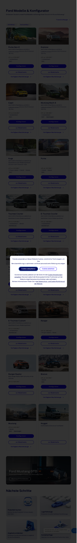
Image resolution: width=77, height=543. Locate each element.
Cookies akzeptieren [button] (28, 269)
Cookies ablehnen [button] (48, 269)
